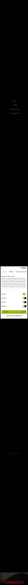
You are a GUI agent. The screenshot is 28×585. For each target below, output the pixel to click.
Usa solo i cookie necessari (14, 315)
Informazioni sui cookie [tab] (21, 271)
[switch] (25, 298)
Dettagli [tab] (11, 271)
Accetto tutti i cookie (14, 311)
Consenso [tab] (4, 271)
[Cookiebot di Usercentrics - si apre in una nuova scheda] (21, 268)
